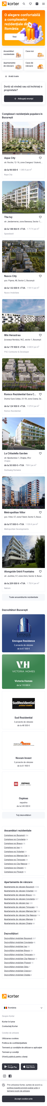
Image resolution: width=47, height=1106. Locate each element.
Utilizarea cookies (10, 1038)
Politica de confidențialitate (14, 1043)
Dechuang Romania (12, 470)
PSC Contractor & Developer (16, 352)
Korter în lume (8, 1021)
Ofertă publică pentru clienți (14, 1057)
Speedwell (9, 234)
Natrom (7, 588)
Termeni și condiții (10, 1052)
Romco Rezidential (12, 411)
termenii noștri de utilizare (18, 1091)
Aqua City (8, 174)
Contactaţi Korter (10, 1026)
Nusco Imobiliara (11, 293)
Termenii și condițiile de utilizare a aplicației (22, 1047)
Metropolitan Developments (16, 529)
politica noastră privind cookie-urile (22, 1088)
